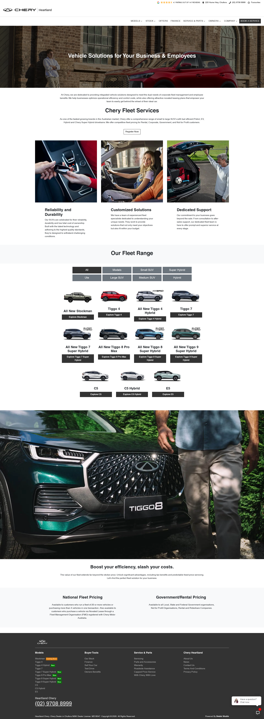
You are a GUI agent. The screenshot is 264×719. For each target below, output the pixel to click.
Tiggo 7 (38, 669)
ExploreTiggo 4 (114, 315)
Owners (214, 21)
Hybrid (177, 277)
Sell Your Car (91, 665)
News (186, 662)
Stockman (40, 659)
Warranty (138, 665)
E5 (36, 692)
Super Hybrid (177, 270)
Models (135, 21)
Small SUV (147, 270)
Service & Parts (193, 21)
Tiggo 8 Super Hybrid (45, 679)
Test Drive (89, 669)
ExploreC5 (95, 394)
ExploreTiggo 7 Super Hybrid (78, 358)
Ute (87, 277)
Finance (176, 21)
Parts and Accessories (145, 662)
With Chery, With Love (145, 675)
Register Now (132, 132)
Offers (163, 21)
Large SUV (117, 277)
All (86, 270)
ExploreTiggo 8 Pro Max (114, 357)
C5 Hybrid (40, 688)
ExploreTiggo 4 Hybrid (150, 319)
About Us (188, 659)
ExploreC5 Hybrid (132, 394)
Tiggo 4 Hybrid (42, 665)
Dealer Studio (222, 716)
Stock (149, 21)
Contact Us (189, 665)
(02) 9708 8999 (238, 2)
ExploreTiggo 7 (186, 315)
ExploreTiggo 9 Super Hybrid (186, 358)
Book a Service (250, 21)
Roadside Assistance (144, 669)
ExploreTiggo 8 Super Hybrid (150, 358)
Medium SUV (147, 277)
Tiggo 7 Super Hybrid (45, 672)
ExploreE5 (168, 394)
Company (229, 21)
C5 (36, 685)
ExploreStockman (78, 317)
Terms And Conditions (194, 669)
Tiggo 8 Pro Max (43, 675)
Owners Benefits (93, 672)
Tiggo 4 (38, 662)
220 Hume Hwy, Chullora (216, 2)
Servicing (138, 659)
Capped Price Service (145, 672)
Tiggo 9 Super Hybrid (45, 682)
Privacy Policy (190, 672)
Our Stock (89, 659)
